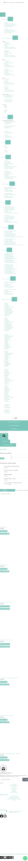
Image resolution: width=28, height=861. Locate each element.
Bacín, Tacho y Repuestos (10, 188)
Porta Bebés (7, 161)
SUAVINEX (7, 384)
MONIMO (7, 372)
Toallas (6, 189)
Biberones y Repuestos (10, 235)
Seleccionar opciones (5, 606)
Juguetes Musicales (9, 254)
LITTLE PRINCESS (8, 347)
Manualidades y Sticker (10, 260)
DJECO (6, 334)
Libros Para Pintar (8, 286)
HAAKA (6, 339)
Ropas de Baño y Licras (10, 66)
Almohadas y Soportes (10, 25)
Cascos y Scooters (9, 168)
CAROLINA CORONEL (9, 306)
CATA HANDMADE (8, 308)
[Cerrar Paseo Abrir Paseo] (8, 157)
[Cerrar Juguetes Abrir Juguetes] (9, 250)
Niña (6, 106)
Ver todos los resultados (8, 445)
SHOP (2, 783)
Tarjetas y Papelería (9, 287)
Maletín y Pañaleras (9, 163)
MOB (6, 370)
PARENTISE (7, 378)
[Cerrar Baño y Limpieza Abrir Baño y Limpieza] (12, 183)
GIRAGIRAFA (7, 338)
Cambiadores (8, 162)
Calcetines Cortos (9, 97)
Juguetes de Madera (9, 257)
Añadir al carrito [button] (3, 531)
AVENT (6, 303)
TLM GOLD (7, 404)
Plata (6, 146)
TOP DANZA (7, 405)
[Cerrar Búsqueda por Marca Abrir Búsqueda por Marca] (14, 299)
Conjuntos (7, 42)
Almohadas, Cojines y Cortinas (11, 213)
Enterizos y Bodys (8, 44)
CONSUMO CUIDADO (9, 311)
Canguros (7, 164)
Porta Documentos (9, 167)
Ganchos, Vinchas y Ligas (10, 121)
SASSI (6, 383)
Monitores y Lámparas (9, 208)
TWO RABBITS (7, 407)
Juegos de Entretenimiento (10, 262)
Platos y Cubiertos (9, 231)
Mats (6, 160)
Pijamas (6, 43)
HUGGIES (7, 342)
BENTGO (6, 304)
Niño (6, 107)
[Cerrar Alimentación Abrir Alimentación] (11, 227)
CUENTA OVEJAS (8, 313)
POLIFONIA (7, 379)
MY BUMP (7, 375)
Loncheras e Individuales (10, 234)
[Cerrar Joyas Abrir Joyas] (8, 142)
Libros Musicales (8, 284)
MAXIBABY (7, 348)
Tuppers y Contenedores (10, 233)
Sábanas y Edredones (9, 209)
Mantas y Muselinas (9, 210)
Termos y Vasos (8, 232)
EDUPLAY (6, 335)
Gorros (6, 131)
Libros (6, 283)
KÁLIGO (6, 345)
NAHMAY (7, 376)
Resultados (5, 441)
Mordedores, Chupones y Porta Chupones (14, 236)
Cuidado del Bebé (9, 191)
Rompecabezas (8, 255)
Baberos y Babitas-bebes (10, 48)
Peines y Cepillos (8, 122)
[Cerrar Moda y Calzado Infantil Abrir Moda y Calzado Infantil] (15, 38)
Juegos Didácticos (9, 261)
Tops (6, 45)
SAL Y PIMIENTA (8, 382)
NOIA (6, 377)
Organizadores (8, 212)
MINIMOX (7, 369)
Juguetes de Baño (9, 190)
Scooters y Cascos (9, 253)
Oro (6, 145)
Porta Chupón (8, 132)
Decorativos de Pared (9, 207)
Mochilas (7, 165)
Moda (6, 22)
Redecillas (7, 123)
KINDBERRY (7, 346)
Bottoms (7, 46)
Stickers (6, 285)
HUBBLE (6, 341)
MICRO (6, 349)
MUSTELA (7, 374)
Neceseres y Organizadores (11, 166)
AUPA (6, 302)
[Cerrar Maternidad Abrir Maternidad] (10, 19)
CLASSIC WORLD (8, 310)
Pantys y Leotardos (9, 95)
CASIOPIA (7, 307)
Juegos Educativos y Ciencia (11, 258)
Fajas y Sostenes (8, 26)
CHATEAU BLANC (8, 309)
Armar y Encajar (8, 259)
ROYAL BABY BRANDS (9, 380)
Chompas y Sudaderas (10, 47)
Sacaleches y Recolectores (11, 24)
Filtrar (2, 458)
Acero (6, 147)
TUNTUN (6, 406)
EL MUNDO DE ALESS (9, 336)
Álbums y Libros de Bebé (10, 282)
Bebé (6, 105)
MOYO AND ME (8, 373)
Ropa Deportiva (8, 65)
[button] (1, 2)
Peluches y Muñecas (9, 256)
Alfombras (7, 206)
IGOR (6, 343)
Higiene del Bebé (8, 187)
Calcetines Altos (8, 96)
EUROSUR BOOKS (8, 337)
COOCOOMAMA (8, 312)
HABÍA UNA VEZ (8, 340)
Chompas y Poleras (9, 62)
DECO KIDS (7, 314)
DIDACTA (7, 315)
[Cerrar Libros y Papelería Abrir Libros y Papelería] (13, 278)
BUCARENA (7, 305)
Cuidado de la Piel (9, 23)
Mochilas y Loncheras (9, 133)
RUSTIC (6, 381)
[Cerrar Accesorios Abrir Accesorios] (10, 117)
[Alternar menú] (2, 14)
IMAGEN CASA (8, 344)
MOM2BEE (7, 371)
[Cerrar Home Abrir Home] (8, 202)
